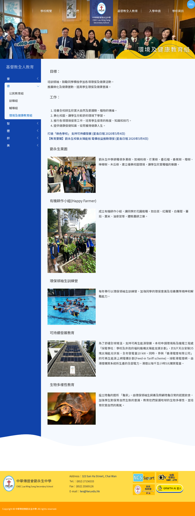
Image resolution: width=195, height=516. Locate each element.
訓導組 (13, 100)
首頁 (19, 11)
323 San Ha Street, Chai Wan (99, 476)
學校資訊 (178, 11)
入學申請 (155, 11)
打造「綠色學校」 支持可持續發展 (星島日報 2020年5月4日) (86, 133)
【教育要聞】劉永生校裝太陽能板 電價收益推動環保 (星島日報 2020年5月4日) (98, 138)
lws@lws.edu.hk (90, 491)
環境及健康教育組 (20, 115)
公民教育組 (16, 93)
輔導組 (13, 108)
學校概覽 (46, 11)
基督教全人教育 (127, 11)
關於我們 (73, 11)
